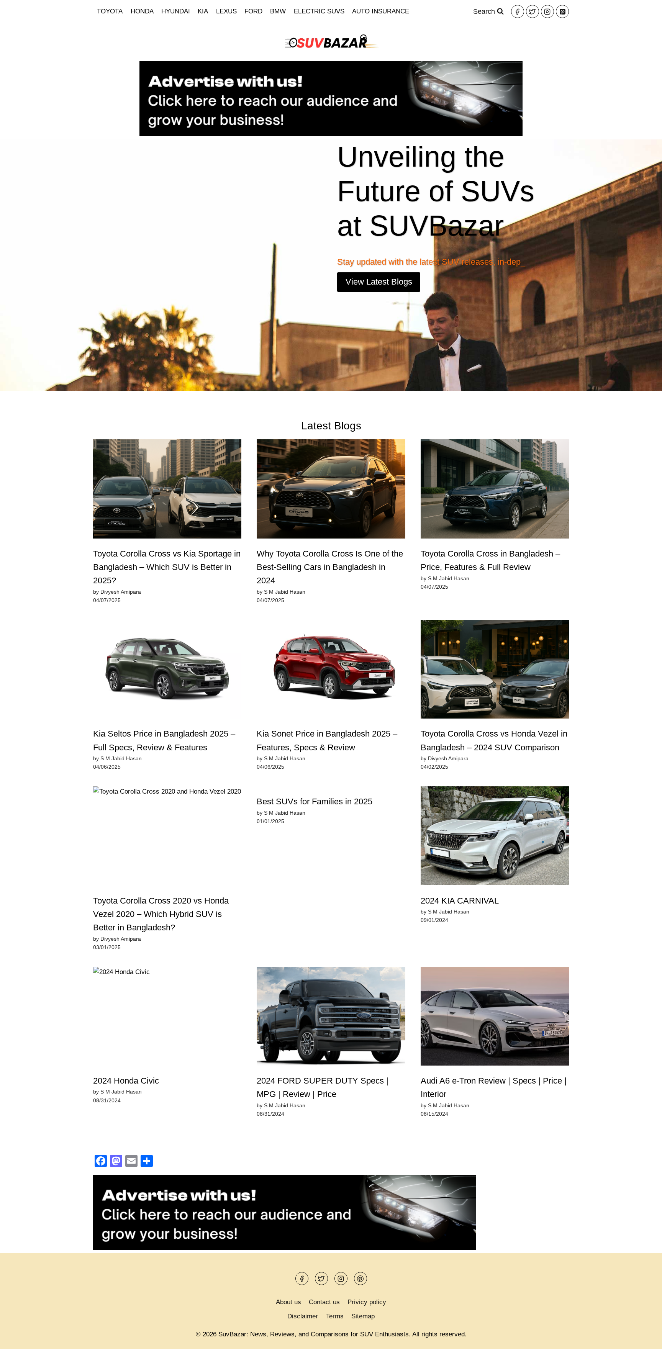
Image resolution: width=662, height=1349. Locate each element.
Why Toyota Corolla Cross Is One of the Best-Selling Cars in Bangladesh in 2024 (330, 567)
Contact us (324, 1302)
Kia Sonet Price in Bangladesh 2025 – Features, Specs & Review (327, 740)
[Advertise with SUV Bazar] (331, 134)
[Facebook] (517, 11)
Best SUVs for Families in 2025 (314, 801)
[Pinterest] (562, 11)
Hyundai (175, 11)
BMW (278, 11)
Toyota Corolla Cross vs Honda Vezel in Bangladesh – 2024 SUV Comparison (494, 740)
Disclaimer (302, 1316)
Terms (335, 1316)
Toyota (110, 11)
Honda (142, 11)
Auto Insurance (380, 11)
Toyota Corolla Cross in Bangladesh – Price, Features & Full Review (490, 560)
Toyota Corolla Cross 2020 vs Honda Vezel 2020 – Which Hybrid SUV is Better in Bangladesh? (161, 914)
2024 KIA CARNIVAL (460, 900)
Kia (203, 11)
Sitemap (363, 1316)
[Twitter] (532, 11)
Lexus (226, 11)
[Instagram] (547, 11)
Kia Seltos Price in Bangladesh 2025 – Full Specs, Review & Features (164, 740)
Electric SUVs (319, 11)
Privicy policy (366, 1302)
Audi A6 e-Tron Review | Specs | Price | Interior (494, 1087)
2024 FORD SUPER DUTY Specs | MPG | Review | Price (322, 1087)
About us (288, 1302)
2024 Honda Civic (126, 1080)
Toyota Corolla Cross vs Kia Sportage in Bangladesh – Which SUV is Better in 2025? (167, 567)
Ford (253, 11)
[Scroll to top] (643, 1337)
